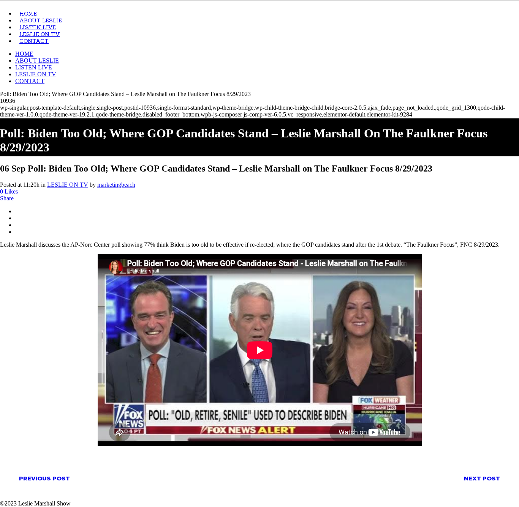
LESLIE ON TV (67, 184)
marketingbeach (116, 184)
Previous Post (44, 478)
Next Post (482, 478)
